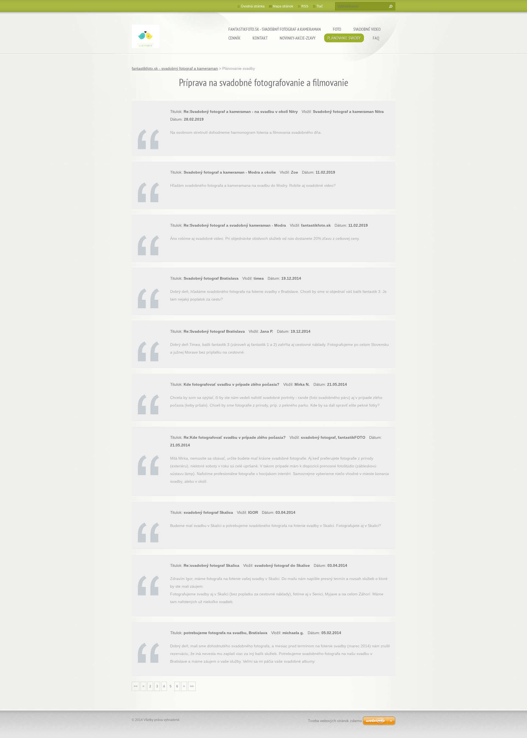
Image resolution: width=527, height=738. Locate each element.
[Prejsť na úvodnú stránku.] (145, 37)
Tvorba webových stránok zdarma (335, 721)
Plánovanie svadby (344, 38)
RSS (304, 6)
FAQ (376, 38)
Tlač (319, 6)
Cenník (234, 38)
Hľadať (390, 6)
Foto (337, 29)
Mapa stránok (283, 6)
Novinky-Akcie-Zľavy (297, 38)
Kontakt (260, 38)
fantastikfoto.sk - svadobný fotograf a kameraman (274, 29)
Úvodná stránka (253, 6)
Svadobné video (367, 29)
